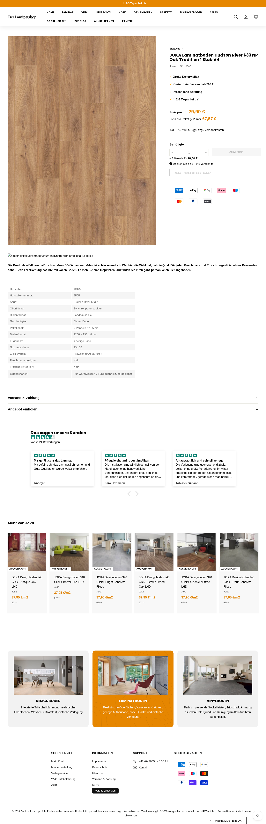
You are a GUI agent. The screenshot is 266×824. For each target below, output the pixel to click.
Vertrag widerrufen (105, 790)
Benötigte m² (178, 144)
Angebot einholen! (23, 409)
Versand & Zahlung (24, 398)
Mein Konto (58, 761)
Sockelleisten (57, 21)
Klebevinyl (103, 12)
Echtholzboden (191, 12)
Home (50, 12)
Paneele (127, 21)
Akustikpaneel (104, 21)
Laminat (68, 12)
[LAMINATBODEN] (132, 675)
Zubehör (80, 21)
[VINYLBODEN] (217, 675)
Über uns (97, 773)
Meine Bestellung (61, 767)
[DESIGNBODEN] (48, 675)
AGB (54, 785)
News (95, 785)
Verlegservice (59, 773)
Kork (122, 12)
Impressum (99, 761)
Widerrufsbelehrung (63, 778)
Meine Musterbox (228, 820)
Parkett (166, 12)
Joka (172, 66)
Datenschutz (99, 767)
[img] (135, 437)
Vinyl (85, 12)
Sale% (214, 12)
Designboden (143, 12)
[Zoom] (82, 140)
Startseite (174, 48)
